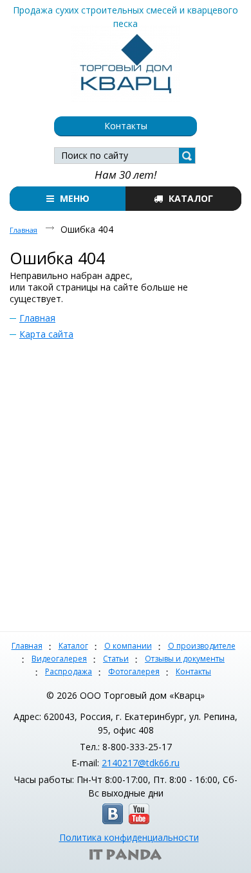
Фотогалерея (134, 671)
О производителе (202, 645)
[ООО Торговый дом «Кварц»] (125, 61)
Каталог (73, 645)
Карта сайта (46, 334)
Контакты (193, 671)
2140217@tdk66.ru (141, 763)
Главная (23, 230)
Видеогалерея (59, 658)
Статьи (116, 658)
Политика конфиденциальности (129, 837)
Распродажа (68, 671)
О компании (128, 645)
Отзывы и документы (185, 658)
